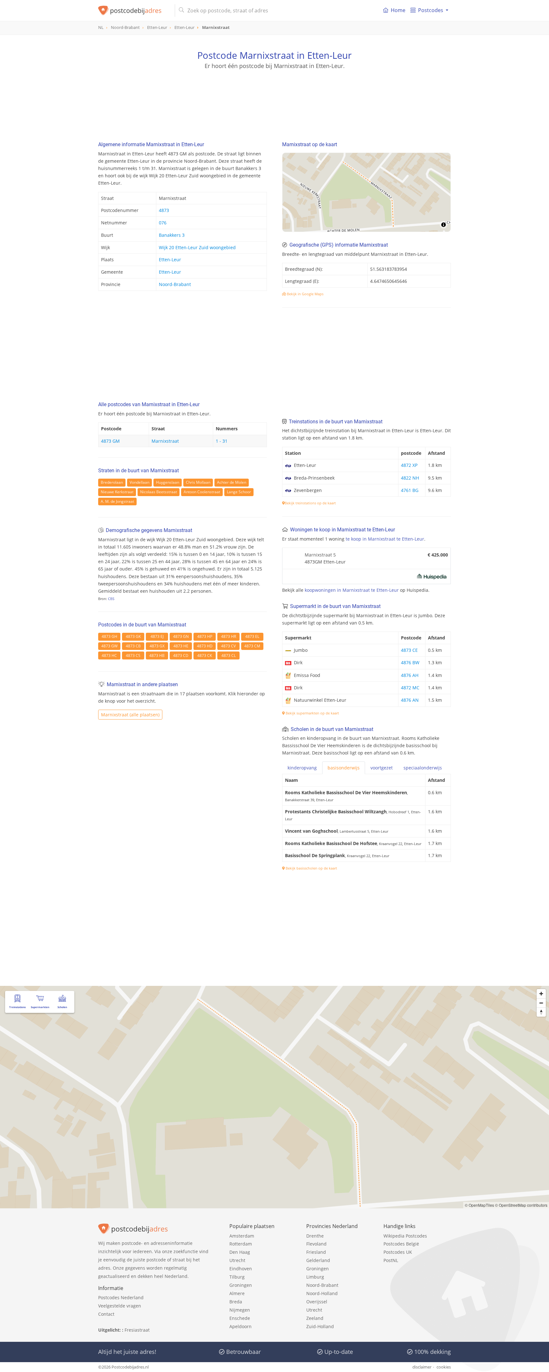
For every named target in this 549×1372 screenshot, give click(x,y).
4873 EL (252, 636)
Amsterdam (241, 1236)
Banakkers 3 (172, 235)
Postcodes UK (397, 1252)
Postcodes (430, 10)
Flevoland (316, 1244)
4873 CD (180, 655)
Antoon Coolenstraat (202, 492)
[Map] (366, 192)
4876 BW (410, 662)
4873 (164, 210)
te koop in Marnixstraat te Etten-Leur (385, 539)
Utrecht (237, 1260)
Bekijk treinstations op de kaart (310, 503)
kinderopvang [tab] (302, 768)
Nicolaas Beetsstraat (158, 492)
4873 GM (110, 441)
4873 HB (157, 655)
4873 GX (157, 646)
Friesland (316, 1252)
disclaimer (421, 1367)
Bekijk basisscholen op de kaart (311, 868)
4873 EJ (157, 636)
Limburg (315, 1277)
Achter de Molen (231, 482)
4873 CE (409, 650)
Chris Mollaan (198, 482)
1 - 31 (221, 441)
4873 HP (204, 636)
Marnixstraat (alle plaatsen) (130, 715)
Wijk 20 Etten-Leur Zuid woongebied (197, 247)
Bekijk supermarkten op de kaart (312, 713)
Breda (235, 1302)
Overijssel (316, 1302)
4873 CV (228, 646)
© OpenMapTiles (479, 1205)
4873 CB (133, 646)
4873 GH (109, 636)
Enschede (239, 1318)
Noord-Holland (322, 1293)
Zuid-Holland (320, 1326)
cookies (444, 1367)
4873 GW (109, 646)
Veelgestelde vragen (119, 1306)
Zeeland (314, 1318)
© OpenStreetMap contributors (521, 1205)
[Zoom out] (541, 1002)
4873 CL (228, 655)
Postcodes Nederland (121, 1297)
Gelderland (318, 1260)
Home (398, 10)
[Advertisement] (274, 98)
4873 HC (109, 655)
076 (162, 223)
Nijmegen (239, 1310)
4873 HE (180, 646)
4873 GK (133, 636)
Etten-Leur (170, 259)
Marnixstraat (165, 441)
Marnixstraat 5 (320, 555)
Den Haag (239, 1252)
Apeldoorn (240, 1326)
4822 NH (410, 478)
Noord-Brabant (175, 284)
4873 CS (133, 655)
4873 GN (181, 636)
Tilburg (237, 1277)
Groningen (240, 1285)
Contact (106, 1314)
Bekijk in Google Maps (304, 293)
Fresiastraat (137, 1330)
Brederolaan (112, 482)
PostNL (390, 1260)
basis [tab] (344, 768)
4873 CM (252, 646)
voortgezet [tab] (381, 768)
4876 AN (410, 700)
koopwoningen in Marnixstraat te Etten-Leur (352, 590)
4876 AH (409, 675)
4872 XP (409, 465)
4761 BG (409, 490)
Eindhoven (240, 1269)
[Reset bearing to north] (541, 1012)
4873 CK (204, 655)
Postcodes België (401, 1244)
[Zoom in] (541, 993)
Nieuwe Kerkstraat (117, 492)
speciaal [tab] (422, 768)
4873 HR (228, 636)
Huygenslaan (167, 482)
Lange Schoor (239, 492)
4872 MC (410, 688)
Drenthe (315, 1236)
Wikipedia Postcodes (405, 1236)
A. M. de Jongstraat (117, 501)
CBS (111, 598)
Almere (237, 1293)
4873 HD (205, 646)
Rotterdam (240, 1244)
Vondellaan (139, 482)
